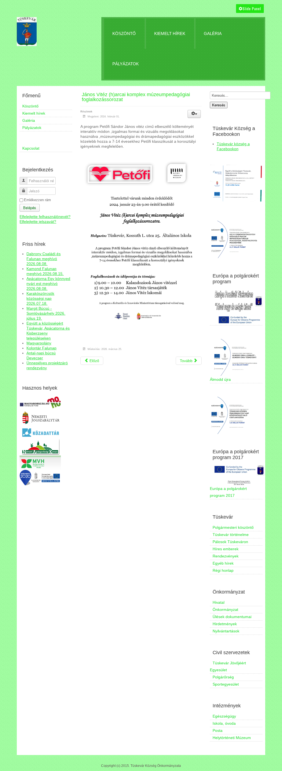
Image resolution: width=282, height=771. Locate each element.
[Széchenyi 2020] (40, 477)
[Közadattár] (40, 432)
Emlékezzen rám (37, 200)
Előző (93, 360)
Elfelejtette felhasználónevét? (45, 216)
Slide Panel (252, 8)
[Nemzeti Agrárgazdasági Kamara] (40, 447)
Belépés (29, 207)
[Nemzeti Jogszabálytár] (40, 417)
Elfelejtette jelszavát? (38, 221)
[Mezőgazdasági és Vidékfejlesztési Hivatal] (40, 462)
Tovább (187, 360)
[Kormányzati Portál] (40, 402)
